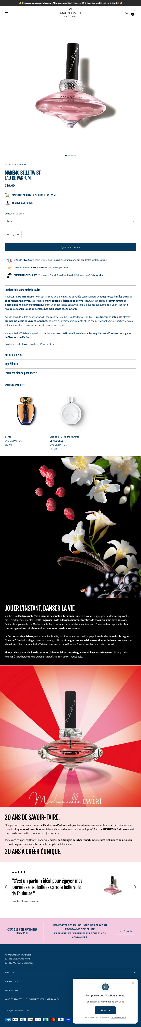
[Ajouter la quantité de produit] (8, 234)
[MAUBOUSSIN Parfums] (70, 12)
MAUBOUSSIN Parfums (20, 1010)
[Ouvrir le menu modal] (6, 12)
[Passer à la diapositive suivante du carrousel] (135, 887)
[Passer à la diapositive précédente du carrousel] (6, 887)
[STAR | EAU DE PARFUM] (26, 411)
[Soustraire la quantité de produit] (18, 234)
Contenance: (14, 213)
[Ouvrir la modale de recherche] (127, 12)
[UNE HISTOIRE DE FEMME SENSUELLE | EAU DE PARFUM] (71, 411)
